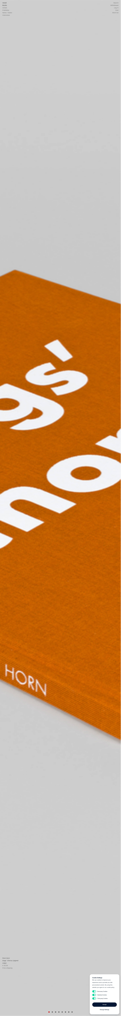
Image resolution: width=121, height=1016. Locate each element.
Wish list (115, 13)
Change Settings (104, 1009)
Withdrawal (114, 5)
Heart (48, 508)
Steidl (4, 3)
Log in (116, 8)
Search (116, 3)
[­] (9, 507)
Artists (4, 8)
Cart (117, 10)
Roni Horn (6, 958)
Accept (105, 1004)
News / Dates (7, 13)
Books (4, 5)
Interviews (6, 15)
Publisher (5, 10)
